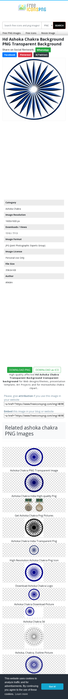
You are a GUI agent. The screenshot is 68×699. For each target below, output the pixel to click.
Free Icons (31, 33)
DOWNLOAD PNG (19, 370)
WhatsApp (43, 49)
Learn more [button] (21, 694)
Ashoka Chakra (13, 208)
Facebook (9, 54)
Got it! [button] (52, 686)
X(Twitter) (41, 54)
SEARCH (59, 25)
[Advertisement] (34, 159)
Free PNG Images (12, 33)
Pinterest (25, 54)
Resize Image (48, 33)
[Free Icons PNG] (32, 7)
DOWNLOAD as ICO (47, 370)
